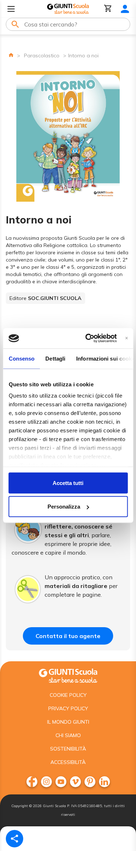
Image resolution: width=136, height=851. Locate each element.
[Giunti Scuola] (68, 9)
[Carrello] (108, 9)
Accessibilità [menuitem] (68, 762)
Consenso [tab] (21, 358)
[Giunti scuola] (68, 674)
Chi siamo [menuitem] (68, 735)
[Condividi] (14, 838)
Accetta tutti (68, 483)
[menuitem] (31, 781)
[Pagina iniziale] (11, 55)
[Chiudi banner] (126, 338)
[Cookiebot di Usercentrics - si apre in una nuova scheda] (87, 338)
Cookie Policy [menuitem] (68, 695)
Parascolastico (41, 55)
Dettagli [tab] (55, 358)
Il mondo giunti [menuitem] (68, 722)
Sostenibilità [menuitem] (68, 748)
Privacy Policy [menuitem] (68, 708)
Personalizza (64, 506)
